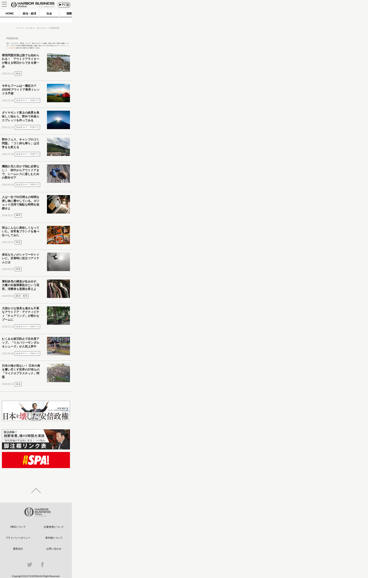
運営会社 (18, 548)
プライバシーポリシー (18, 537)
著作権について (54, 537)
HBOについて (18, 526)
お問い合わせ (53, 548)
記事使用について (54, 526)
